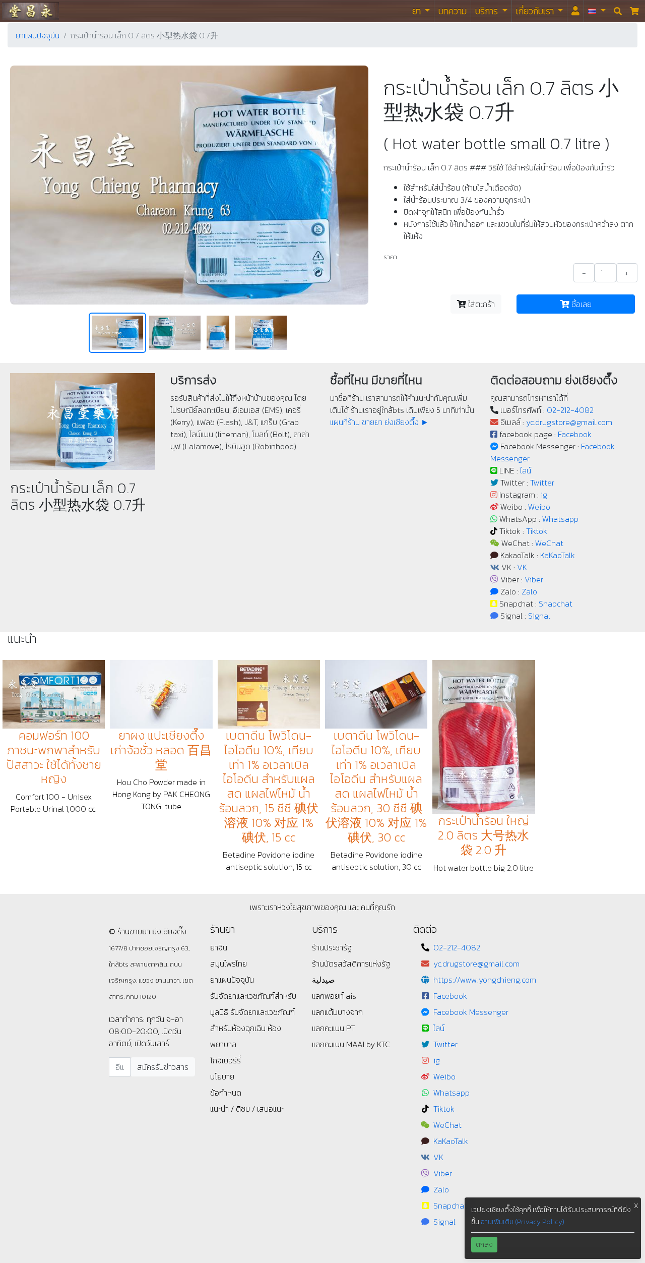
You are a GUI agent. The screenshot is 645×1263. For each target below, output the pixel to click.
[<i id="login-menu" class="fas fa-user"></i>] (575, 11)
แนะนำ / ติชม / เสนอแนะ (247, 1109)
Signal (539, 616)
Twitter (542, 482)
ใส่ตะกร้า (480, 304)
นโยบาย (222, 1076)
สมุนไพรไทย (228, 963)
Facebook (575, 434)
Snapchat (555, 603)
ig (544, 495)
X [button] (636, 1205)
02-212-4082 (570, 410)
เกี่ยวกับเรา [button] (536, 11)
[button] (597, 11)
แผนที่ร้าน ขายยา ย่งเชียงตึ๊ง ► (379, 422)
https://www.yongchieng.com (484, 980)
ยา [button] (417, 11)
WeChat (549, 543)
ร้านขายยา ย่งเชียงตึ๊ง (30, 11)
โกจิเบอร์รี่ (225, 1060)
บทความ (452, 11)
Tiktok (536, 531)
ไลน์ (525, 470)
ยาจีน (218, 947)
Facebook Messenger (470, 1012)
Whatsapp (560, 519)
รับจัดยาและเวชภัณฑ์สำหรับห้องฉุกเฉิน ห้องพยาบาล (252, 1028)
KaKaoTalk (557, 555)
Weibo (539, 507)
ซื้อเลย (580, 304)
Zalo (529, 591)
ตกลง (484, 1244)
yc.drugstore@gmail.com (569, 422)
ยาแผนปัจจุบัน (37, 35)
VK (522, 567)
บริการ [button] (487, 11)
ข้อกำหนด (225, 1093)
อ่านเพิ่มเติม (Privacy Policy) (522, 1222)
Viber (534, 579)
